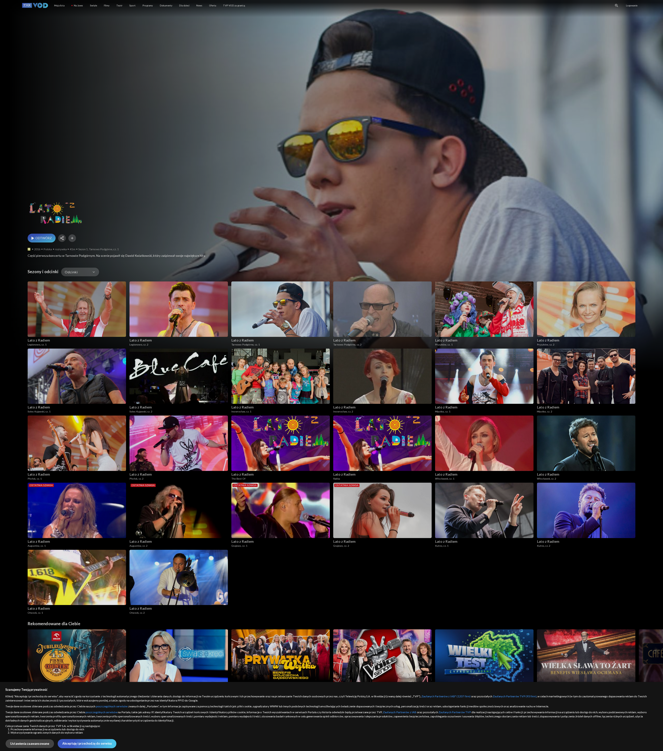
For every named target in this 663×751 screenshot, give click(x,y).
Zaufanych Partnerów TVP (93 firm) (514, 696)
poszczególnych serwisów (112, 706)
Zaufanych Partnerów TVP (455, 712)
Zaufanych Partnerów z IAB (399, 712)
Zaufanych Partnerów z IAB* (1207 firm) (446, 696)
